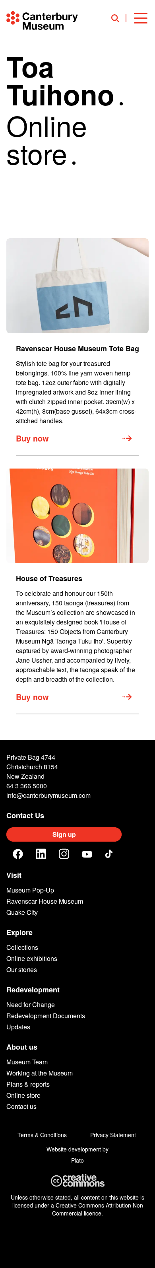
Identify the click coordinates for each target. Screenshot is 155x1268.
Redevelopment (33, 989)
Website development (73, 1149)
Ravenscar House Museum (44, 901)
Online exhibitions (31, 958)
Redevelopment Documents (45, 1015)
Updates (18, 1026)
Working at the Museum (39, 1072)
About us (21, 1047)
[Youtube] (87, 854)
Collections (22, 947)
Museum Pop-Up (30, 890)
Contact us (21, 1106)
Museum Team (27, 1061)
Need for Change (30, 1004)
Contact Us (25, 815)
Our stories (21, 969)
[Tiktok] (110, 854)
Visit (13, 875)
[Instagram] (64, 854)
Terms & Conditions (42, 1135)
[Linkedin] (41, 854)
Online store (23, 1095)
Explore (19, 932)
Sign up (64, 834)
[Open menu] (141, 18)
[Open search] (118, 18)
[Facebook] (18, 854)
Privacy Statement (113, 1135)
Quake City (22, 912)
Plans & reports (28, 1084)
